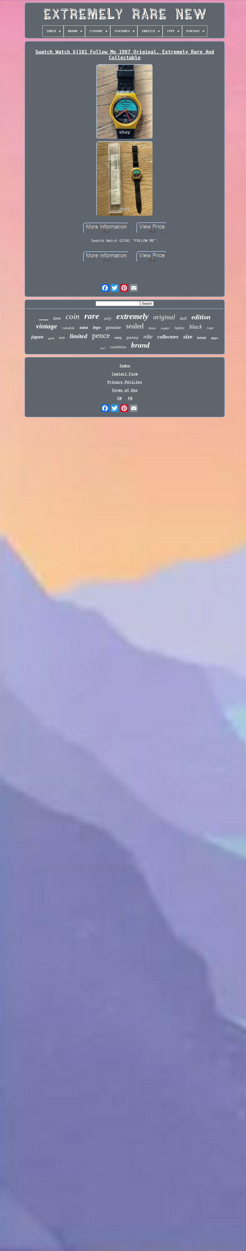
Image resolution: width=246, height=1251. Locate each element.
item (57, 318)
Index (124, 366)
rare (91, 316)
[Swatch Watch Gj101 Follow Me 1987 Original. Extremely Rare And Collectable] (125, 102)
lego (97, 327)
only (107, 318)
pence (101, 335)
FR (130, 398)
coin (73, 316)
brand (140, 345)
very (118, 338)
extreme (43, 319)
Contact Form (125, 374)
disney (152, 328)
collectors (167, 337)
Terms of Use (125, 390)
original (164, 317)
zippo (214, 338)
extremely (132, 316)
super (165, 328)
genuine (113, 327)
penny (133, 337)
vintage (46, 326)
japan (37, 337)
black (195, 327)
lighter (179, 328)
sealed (135, 326)
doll (183, 318)
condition (118, 347)
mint (84, 327)
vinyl (102, 348)
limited (78, 336)
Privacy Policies (124, 382)
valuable (68, 328)
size (187, 336)
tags (210, 328)
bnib (62, 338)
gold (51, 338)
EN (119, 398)
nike (148, 337)
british (201, 338)
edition (201, 317)
